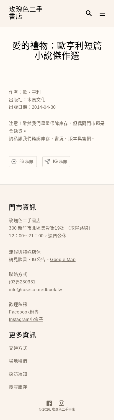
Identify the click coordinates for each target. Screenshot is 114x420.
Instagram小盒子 (26, 319)
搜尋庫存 (18, 387)
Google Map (63, 259)
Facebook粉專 (24, 312)
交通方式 (18, 348)
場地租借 (18, 361)
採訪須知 (18, 374)
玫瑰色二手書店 (26, 13)
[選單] (102, 13)
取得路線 (79, 228)
